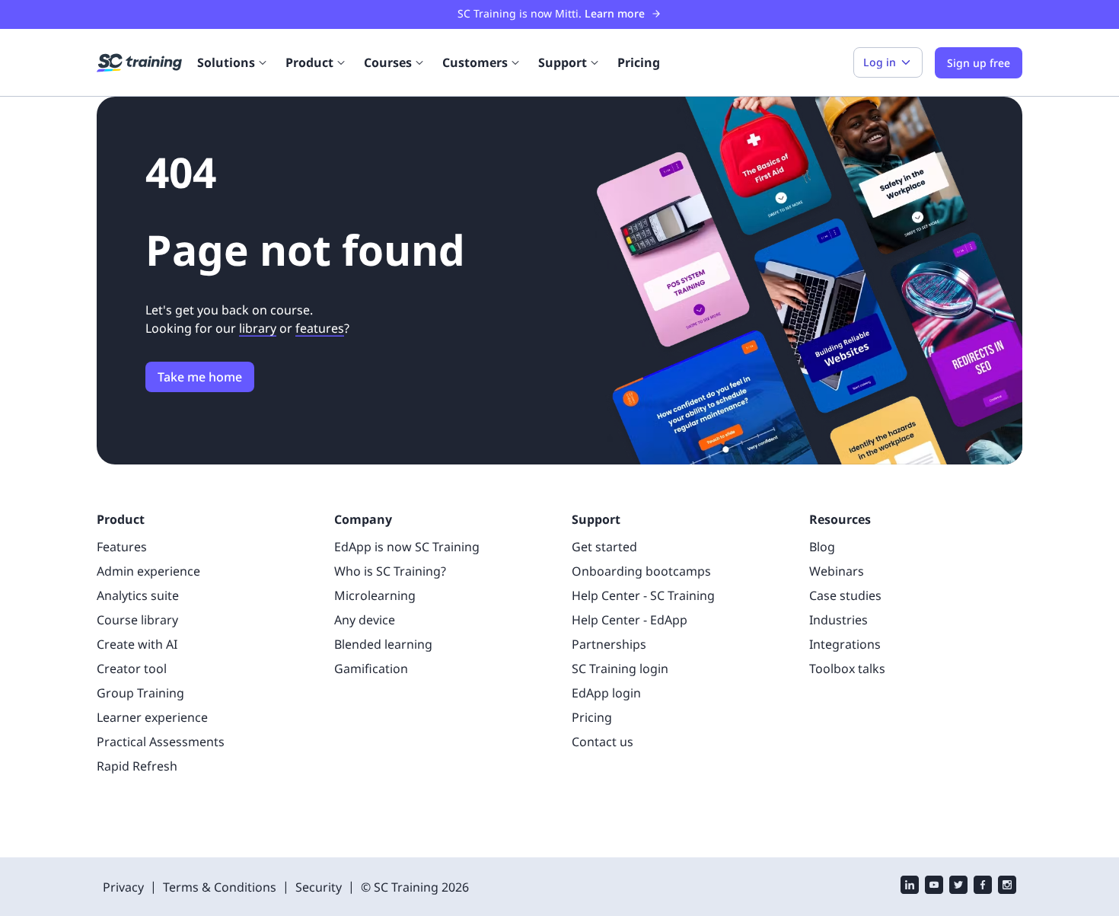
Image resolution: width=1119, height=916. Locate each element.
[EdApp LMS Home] (139, 63)
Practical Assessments (161, 741)
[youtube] (934, 887)
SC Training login (620, 668)
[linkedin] (910, 887)
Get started (604, 546)
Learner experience (152, 717)
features (319, 328)
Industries (838, 619)
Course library (137, 619)
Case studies (845, 595)
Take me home (200, 377)
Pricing (638, 62)
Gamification (371, 668)
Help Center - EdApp (629, 619)
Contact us (602, 741)
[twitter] (958, 887)
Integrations (845, 644)
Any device (364, 619)
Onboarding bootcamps (641, 571)
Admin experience (148, 571)
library (257, 328)
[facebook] (983, 887)
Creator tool (132, 668)
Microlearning (375, 595)
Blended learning (383, 644)
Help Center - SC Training (643, 595)
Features (122, 546)
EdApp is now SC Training (407, 546)
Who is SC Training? (390, 571)
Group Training (140, 693)
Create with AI (137, 644)
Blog (822, 546)
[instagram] (1007, 887)
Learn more (615, 13)
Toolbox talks (847, 668)
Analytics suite (138, 595)
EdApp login (606, 693)
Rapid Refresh (137, 766)
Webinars (836, 571)
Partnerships (609, 644)
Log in (879, 62)
